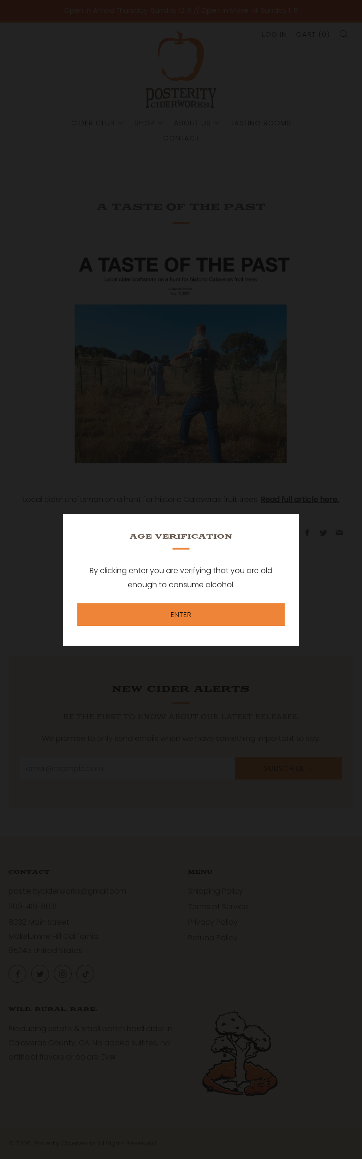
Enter (181, 614)
